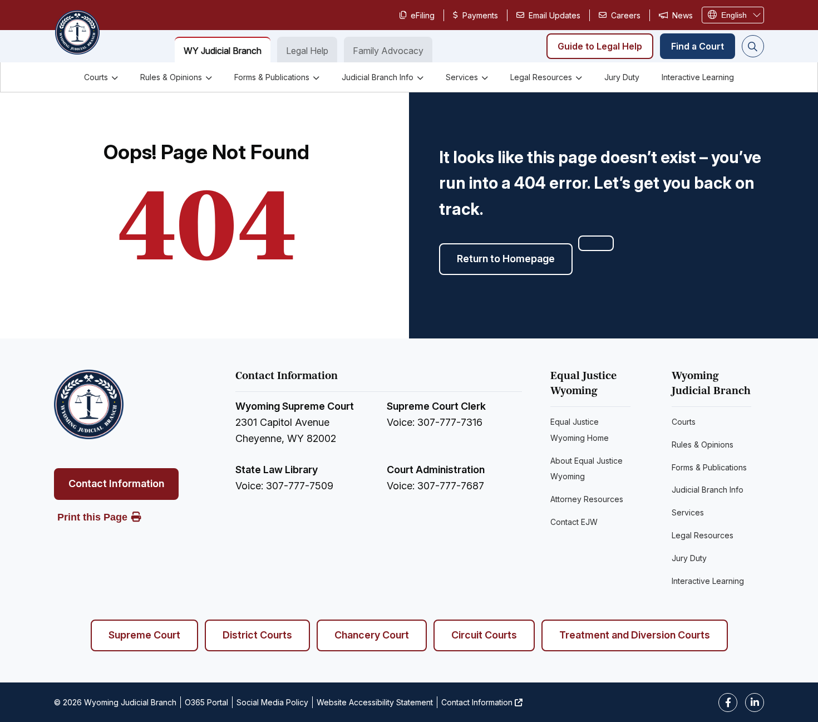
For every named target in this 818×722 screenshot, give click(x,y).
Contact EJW (574, 522)
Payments (480, 15)
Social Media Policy (272, 702)
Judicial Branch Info (377, 77)
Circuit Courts (484, 635)
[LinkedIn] (754, 702)
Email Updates (554, 15)
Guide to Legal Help (600, 46)
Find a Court (697, 46)
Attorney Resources (586, 499)
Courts (96, 77)
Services (462, 77)
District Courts (257, 635)
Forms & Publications (271, 77)
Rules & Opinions (171, 77)
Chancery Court (371, 635)
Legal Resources (541, 77)
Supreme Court (144, 635)
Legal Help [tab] (307, 50)
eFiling (423, 15)
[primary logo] (77, 33)
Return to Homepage (506, 258)
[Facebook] (727, 702)
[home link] (89, 404)
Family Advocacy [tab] (388, 50)
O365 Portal (206, 702)
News (682, 15)
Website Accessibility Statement (375, 702)
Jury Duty (621, 77)
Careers (625, 15)
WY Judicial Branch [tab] (223, 50)
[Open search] (753, 46)
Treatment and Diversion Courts (634, 635)
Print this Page (92, 517)
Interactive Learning (698, 77)
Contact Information (116, 483)
